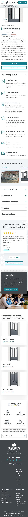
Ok (24, 436)
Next (25, 174)
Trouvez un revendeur (11, 289)
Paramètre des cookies (18, 515)
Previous (1, 174)
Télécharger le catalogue (15, 464)
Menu (2, 3)
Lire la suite (6, 249)
